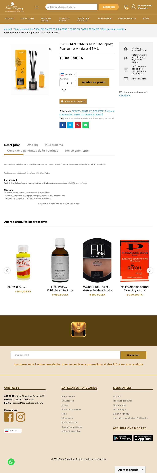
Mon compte (119, 405)
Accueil (9, 18)
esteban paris (80, 118)
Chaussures (67, 401)
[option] (22, 265)
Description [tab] (12, 144)
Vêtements (67, 418)
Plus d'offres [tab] (54, 144)
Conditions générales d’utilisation (130, 418)
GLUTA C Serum (16, 287)
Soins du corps (64, 19)
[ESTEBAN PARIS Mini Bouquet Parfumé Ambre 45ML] (62, 125)
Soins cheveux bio (70, 431)
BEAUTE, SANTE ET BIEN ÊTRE (88, 111)
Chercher (109, 7)
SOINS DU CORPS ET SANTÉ (88, 114)
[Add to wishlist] (64, 90)
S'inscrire (143, 8)
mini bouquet (96, 118)
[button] (18, 282)
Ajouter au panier (93, 82)
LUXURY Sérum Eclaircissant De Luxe (60, 289)
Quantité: (63, 79)
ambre (68, 118)
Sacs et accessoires (71, 427)
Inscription (124, 95)
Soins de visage (46, 19)
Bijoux (64, 405)
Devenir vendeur (121, 414)
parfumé (109, 118)
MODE (146, 18)
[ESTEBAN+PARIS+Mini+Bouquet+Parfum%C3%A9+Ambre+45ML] (70, 125)
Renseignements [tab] (77, 150)
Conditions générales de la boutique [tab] (32, 150)
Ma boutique (119, 409)
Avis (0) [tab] (32, 144)
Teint (64, 414)
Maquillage (27, 18)
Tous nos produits (122, 401)
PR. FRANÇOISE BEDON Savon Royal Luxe (135, 289)
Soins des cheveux (83, 19)
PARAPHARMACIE (127, 18)
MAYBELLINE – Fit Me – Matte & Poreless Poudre (97, 289)
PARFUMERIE (104, 18)
